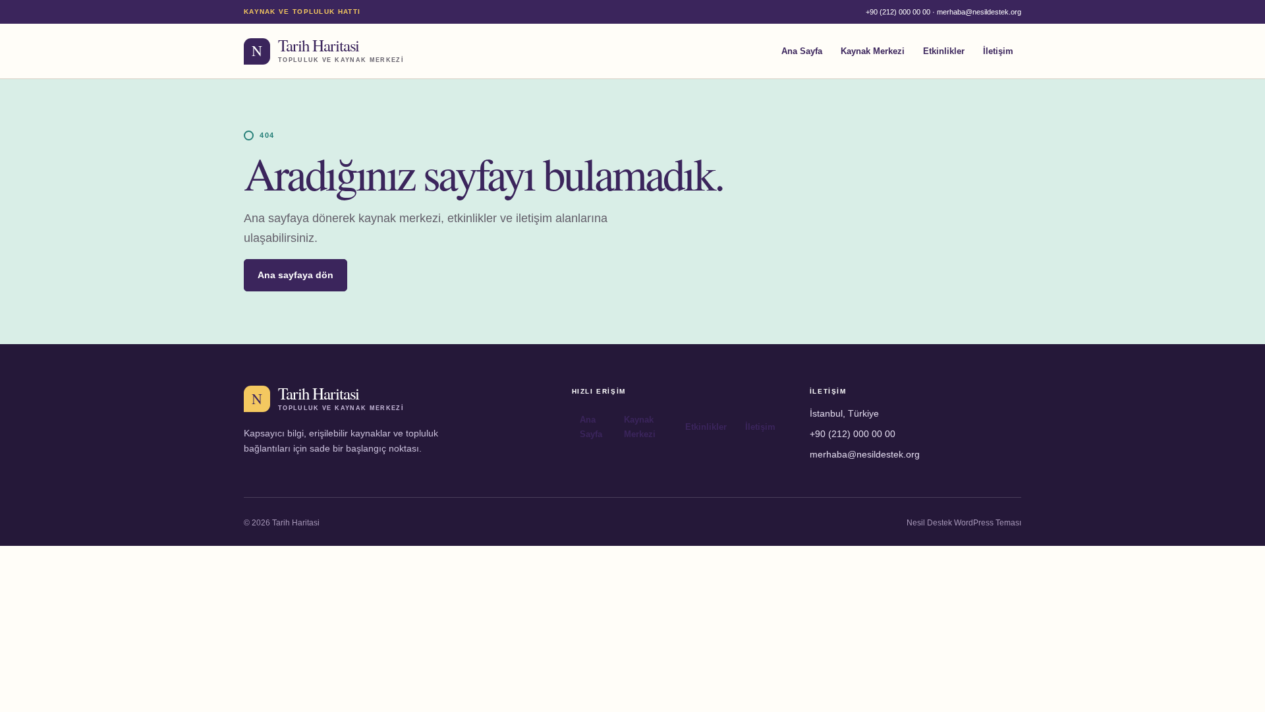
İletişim (998, 51)
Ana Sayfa (801, 51)
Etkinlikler (944, 51)
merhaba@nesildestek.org (979, 12)
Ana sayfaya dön (295, 275)
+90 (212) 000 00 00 (898, 12)
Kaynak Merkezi (873, 51)
